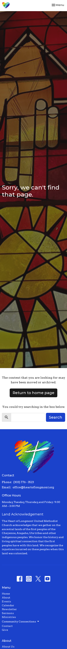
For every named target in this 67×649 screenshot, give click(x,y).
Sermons (8, 613)
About (6, 597)
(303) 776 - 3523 (23, 482)
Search (55, 417)
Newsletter (9, 609)
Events (6, 601)
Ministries (9, 617)
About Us (8, 646)
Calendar (8, 605)
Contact (7, 625)
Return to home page (33, 393)
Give (5, 629)
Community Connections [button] (19, 621)
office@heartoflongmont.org (33, 487)
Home (6, 593)
